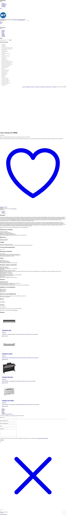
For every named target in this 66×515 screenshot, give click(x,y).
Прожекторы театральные (5, 66)
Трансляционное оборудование (6, 82)
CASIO (3, 301)
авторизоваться (15, 310)
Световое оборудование (5, 79)
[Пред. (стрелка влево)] (0, 510)
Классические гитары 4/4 (5, 60)
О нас (3, 32)
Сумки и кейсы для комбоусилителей (7, 48)
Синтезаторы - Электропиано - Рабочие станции (43, 86)
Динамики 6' (3, 54)
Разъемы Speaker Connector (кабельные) (7, 61)
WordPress (7, 415)
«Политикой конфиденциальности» (42, 438)
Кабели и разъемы (4, 72)
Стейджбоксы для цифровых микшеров (7, 47)
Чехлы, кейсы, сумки (5, 73)
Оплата (3, 33)
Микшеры (3, 5)
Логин (1, 8)
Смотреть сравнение (3, 514)
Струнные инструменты (5, 81)
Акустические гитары (5, 51)
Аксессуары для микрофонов (6, 55)
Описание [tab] (3, 211)
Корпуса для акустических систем (6, 62)
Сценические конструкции (5, 80)
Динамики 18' (4, 46)
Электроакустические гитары (6, 53)
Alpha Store (13, 415)
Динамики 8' (3, 45)
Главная (3, 30)
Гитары (3, 3)
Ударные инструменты (5, 83)
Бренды (3, 31)
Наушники (3, 6)
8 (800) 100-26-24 (3, 19)
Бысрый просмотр (5, 359)
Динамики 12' (4, 52)
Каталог (3, 408)
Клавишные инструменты (5, 69)
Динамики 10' (4, 59)
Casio (3, 209)
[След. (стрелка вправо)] (1, 510)
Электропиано (54, 86)
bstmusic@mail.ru (22, 19)
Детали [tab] (3, 212)
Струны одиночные (4, 58)
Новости (3, 35)
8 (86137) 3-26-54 (16, 19)
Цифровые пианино (4, 67)
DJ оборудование (4, 74)
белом (25, 227)
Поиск (10, 40)
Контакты (3, 36)
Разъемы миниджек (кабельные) (6, 65)
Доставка (3, 34)
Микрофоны (4, 4)
